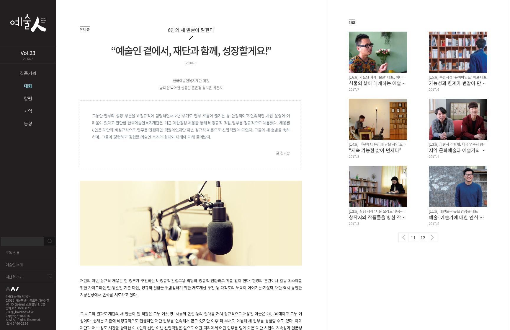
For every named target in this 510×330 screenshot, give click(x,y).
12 (423, 237)
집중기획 (28, 73)
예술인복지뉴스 (28, 23)
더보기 (49, 276)
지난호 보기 (14, 277)
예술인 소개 (14, 265)
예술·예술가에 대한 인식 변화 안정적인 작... (458, 217)
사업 (28, 111)
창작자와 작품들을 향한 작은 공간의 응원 (378, 217)
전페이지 (403, 237)
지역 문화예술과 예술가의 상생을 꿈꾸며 (458, 150)
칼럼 (28, 98)
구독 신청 (12, 253)
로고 (28, 289)
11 (413, 237)
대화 (28, 86)
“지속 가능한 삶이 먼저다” (375, 150)
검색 (49, 241)
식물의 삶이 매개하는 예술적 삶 (378, 83)
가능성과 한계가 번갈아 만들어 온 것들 (458, 83)
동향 (28, 123)
